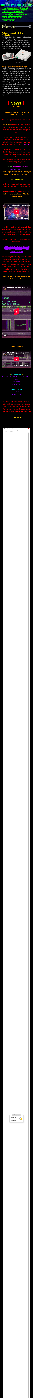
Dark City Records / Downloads (12, 11)
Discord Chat (15, 14)
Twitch (4, 17)
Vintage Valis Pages (14, 17)
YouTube (24, 14)
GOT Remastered (13, 8)
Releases (24, 8)
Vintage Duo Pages (8, 20)
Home (4, 8)
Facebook (5, 14)
